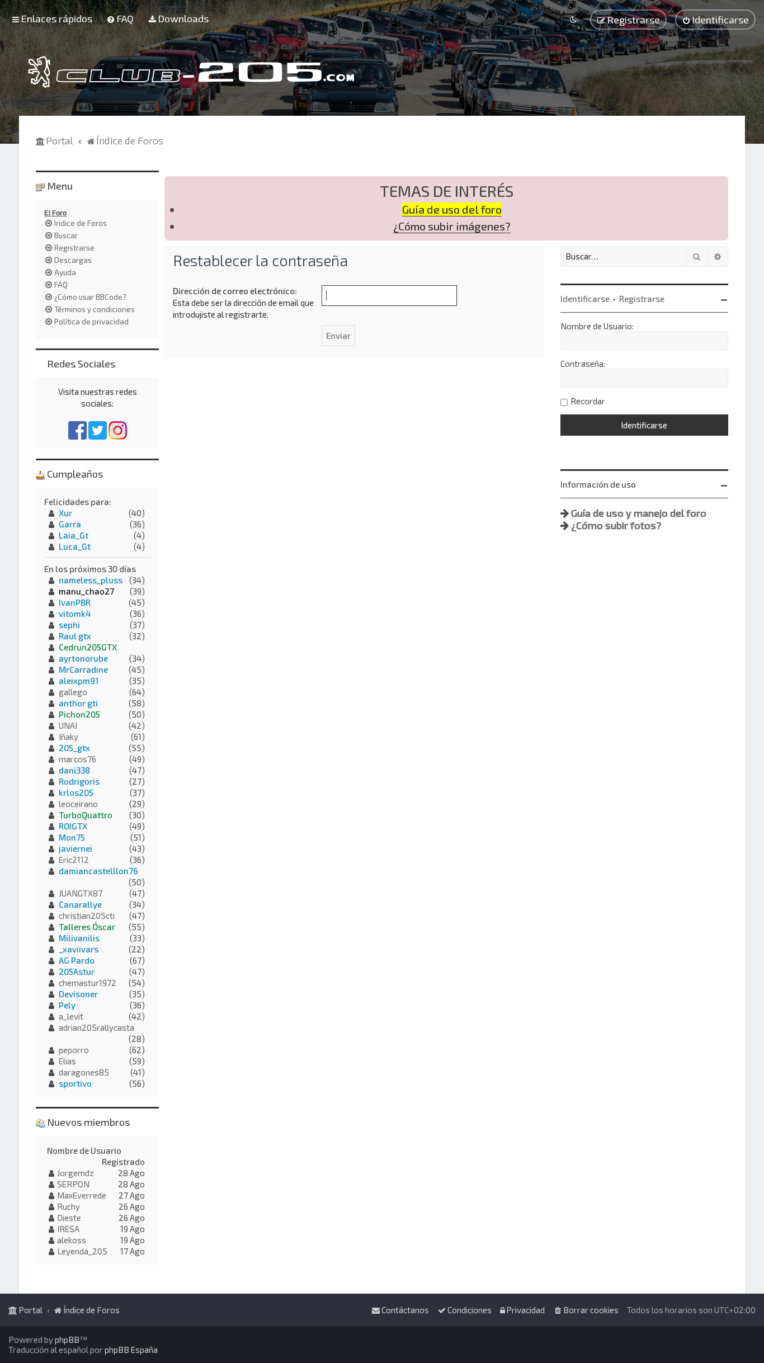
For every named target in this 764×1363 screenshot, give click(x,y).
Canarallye (80, 904)
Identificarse (585, 299)
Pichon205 (79, 714)
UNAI (68, 725)
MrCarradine (83, 669)
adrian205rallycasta (96, 1027)
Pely (67, 1005)
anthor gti (78, 703)
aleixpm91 (78, 681)
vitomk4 (75, 614)
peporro (74, 1050)
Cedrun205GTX (88, 647)
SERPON (73, 1184)
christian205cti (87, 916)
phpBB (67, 1339)
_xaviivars (78, 949)
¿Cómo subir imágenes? (452, 226)
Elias (67, 1061)
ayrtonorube (83, 658)
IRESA (68, 1229)
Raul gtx (75, 636)
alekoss (71, 1240)
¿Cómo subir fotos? (616, 525)
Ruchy (68, 1206)
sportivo (75, 1083)
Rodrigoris (79, 781)
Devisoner (78, 994)
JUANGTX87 (80, 893)
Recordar (587, 401)
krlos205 (76, 792)
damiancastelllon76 (98, 871)
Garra (70, 524)
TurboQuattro (85, 815)
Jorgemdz (75, 1173)
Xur (65, 513)
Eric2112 (74, 860)
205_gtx (74, 748)
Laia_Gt (73, 535)
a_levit (71, 1016)
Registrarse (641, 299)
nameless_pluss (90, 580)
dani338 (74, 770)
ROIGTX (73, 826)
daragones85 (84, 1072)
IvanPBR (75, 602)
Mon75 (72, 837)
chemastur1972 (87, 983)
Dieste (69, 1218)
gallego (73, 692)
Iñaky (68, 737)
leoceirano (78, 804)
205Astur (77, 971)
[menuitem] (119, 18)
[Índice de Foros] (191, 72)
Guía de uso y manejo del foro (638, 513)
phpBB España (131, 1350)
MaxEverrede (81, 1195)
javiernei (75, 848)
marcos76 (77, 759)
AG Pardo (77, 960)
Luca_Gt (75, 546)
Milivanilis (79, 938)
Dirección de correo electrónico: (235, 291)
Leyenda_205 (82, 1251)
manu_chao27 (86, 591)
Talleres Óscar (87, 927)
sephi (69, 625)
